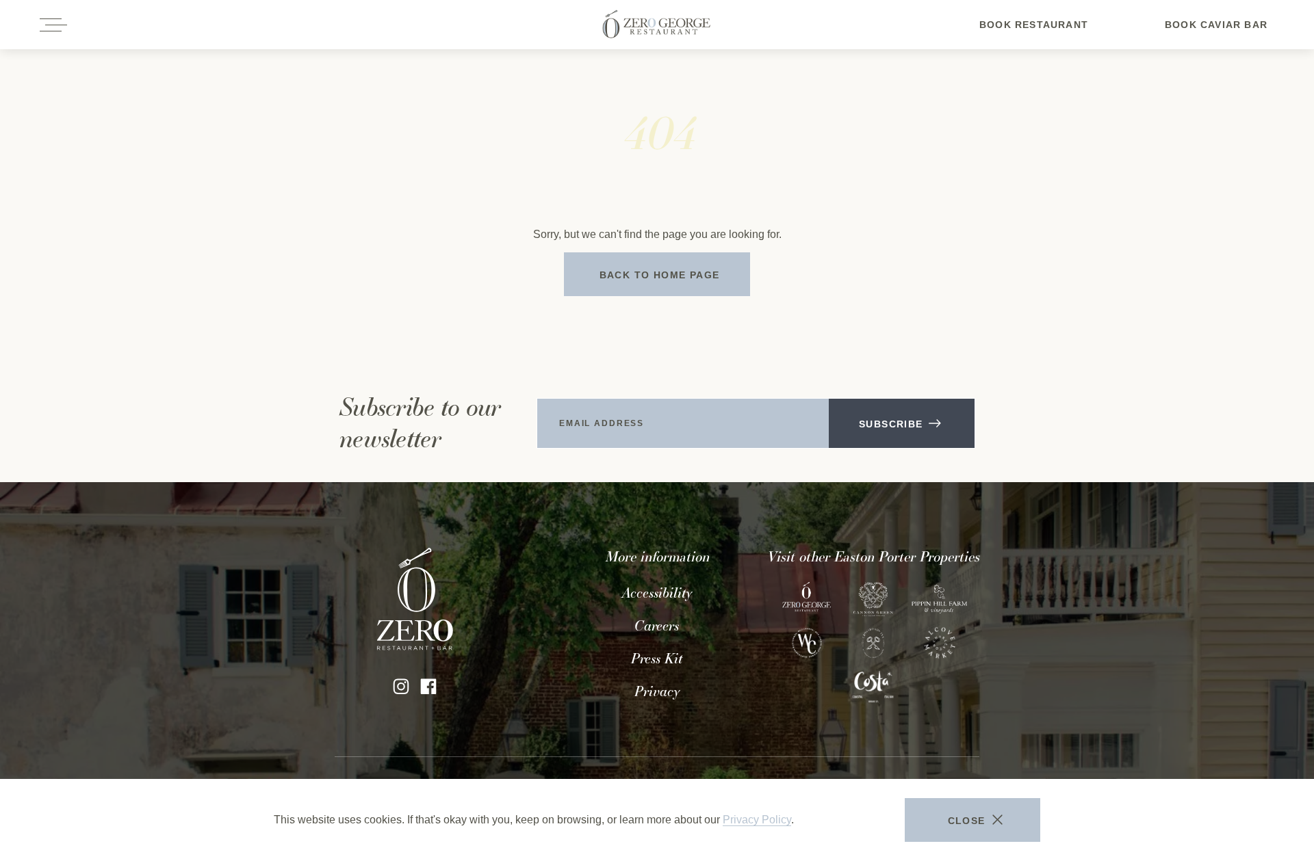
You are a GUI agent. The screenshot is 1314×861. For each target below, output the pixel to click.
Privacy (657, 691)
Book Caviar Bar (1216, 33)
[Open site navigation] (54, 24)
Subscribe (891, 424)
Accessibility (657, 593)
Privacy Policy (757, 819)
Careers (656, 626)
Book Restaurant (1033, 33)
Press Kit (656, 658)
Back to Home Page (660, 274)
